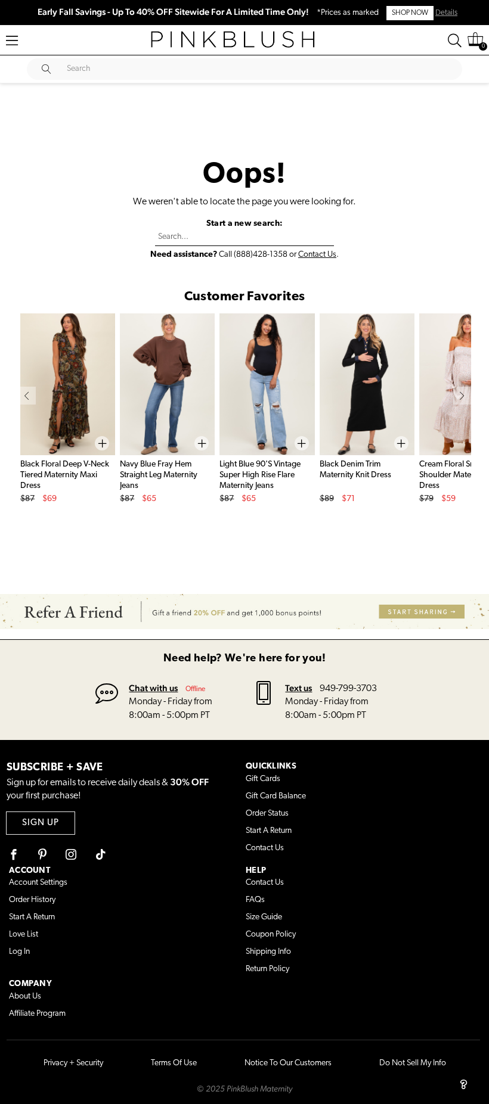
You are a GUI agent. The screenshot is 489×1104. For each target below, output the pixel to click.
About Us (25, 996)
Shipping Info (268, 951)
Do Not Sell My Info (412, 1063)
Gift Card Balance (276, 796)
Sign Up (40, 823)
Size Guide (264, 917)
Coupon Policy (271, 934)
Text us (298, 688)
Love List (23, 934)
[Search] (455, 40)
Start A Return (269, 830)
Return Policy (267, 969)
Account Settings (38, 882)
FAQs (255, 899)
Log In (19, 951)
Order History (32, 899)
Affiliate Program (37, 1013)
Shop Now (410, 13)
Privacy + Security (73, 1063)
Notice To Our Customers (288, 1063)
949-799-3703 (348, 689)
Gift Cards (263, 779)
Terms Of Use (174, 1063)
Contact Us (317, 254)
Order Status (267, 813)
